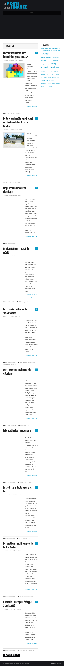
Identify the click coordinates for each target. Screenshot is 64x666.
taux (30, 538)
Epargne (7, 113)
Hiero (52, 663)
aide (21, 362)
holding (53, 64)
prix (44, 80)
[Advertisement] (32, 27)
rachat (31, 302)
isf (33, 650)
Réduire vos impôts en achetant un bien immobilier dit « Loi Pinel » (18, 122)
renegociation (6, 304)
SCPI (27, 425)
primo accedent (11, 364)
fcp (46, 63)
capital (59, 50)
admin (21, 60)
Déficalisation (23, 650)
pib (58, 77)
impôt (52, 67)
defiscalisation (24, 482)
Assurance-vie (56, 48)
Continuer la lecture (31, 107)
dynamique (56, 57)
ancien (22, 596)
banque (47, 50)
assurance (49, 48)
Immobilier (18, 113)
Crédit (7, 302)
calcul (56, 50)
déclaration (31, 596)
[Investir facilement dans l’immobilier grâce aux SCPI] (14, 70)
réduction (44, 83)
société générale (56, 83)
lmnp (58, 71)
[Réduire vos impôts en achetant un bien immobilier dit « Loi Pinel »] (14, 140)
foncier (30, 362)
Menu (32, 13)
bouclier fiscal (52, 50)
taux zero (46, 86)
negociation (26, 302)
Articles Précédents (12, 655)
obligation (53, 74)
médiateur (47, 74)
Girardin (30, 482)
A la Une (7, 182)
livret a (55, 71)
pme (42, 80)
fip (50, 63)
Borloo (26, 596)
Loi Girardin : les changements (17, 430)
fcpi (48, 63)
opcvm (57, 74)
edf (50, 61)
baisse (43, 50)
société (49, 83)
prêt (46, 80)
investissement (47, 71)
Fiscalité (13, 113)
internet (57, 67)
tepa (50, 87)
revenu (51, 80)
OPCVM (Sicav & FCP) (49, 77)
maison (43, 74)
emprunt (25, 362)
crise (42, 54)
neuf (50, 74)
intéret (42, 71)
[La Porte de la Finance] (16, 5)
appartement (44, 48)
